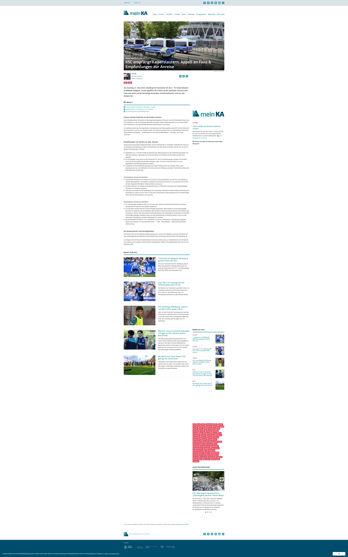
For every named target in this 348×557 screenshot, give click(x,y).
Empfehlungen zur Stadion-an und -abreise (139, 109)
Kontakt (127, 3)
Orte (215, 444)
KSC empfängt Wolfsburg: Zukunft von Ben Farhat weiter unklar (173, 308)
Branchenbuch (197, 442)
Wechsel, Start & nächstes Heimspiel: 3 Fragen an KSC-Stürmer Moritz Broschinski (174, 333)
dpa (194, 424)
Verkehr (204, 439)
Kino (219, 433)
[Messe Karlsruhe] (139, 547)
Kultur (201, 428)
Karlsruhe (221, 14)
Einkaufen (211, 14)
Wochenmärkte (197, 459)
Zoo (218, 428)
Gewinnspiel (210, 435)
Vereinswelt (202, 455)
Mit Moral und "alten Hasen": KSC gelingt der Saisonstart (172, 357)
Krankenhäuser (212, 439)
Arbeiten (215, 437)
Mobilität (201, 426)
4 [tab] (211, 512)
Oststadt (210, 455)
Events (161, 14)
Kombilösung (212, 428)
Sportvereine (215, 448)
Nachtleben (215, 446)
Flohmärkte (211, 457)
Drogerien (219, 457)
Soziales (204, 437)
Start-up (207, 452)
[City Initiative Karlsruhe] (162, 547)
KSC (125, 82)
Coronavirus (209, 424)
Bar (205, 450)
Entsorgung (211, 450)
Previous (195, 479)
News (155, 14)
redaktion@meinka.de (177, 524)
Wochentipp (196, 437)
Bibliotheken (215, 452)
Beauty (216, 455)
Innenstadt (209, 444)
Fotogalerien (201, 14)
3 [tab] (209, 512)
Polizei (215, 426)
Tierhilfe (169, 14)
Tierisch (221, 426)
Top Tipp (195, 457)
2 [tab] (207, 512)
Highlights (207, 448)
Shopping (212, 442)
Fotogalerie (203, 457)
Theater (219, 442)
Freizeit (177, 14)
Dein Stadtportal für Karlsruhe (139, 534)
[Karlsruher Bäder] (152, 547)
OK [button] (339, 553)
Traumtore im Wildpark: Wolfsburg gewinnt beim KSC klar (173, 259)
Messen (195, 428)
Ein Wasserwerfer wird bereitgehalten (137, 111)
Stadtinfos (209, 426)
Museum (214, 433)
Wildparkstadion (198, 448)
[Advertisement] (208, 89)
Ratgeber (205, 442)
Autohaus (196, 461)
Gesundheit (196, 435)
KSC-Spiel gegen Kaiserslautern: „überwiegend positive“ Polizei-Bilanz (208, 494)
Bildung (216, 431)
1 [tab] (205, 512)
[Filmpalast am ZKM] (170, 547)
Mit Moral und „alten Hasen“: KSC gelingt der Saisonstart (203, 384)
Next (221, 479)
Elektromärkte (215, 459)
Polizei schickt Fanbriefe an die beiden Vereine (140, 107)
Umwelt (195, 433)
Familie (203, 435)
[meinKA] (136, 12)
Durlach (195, 455)
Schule (210, 437)
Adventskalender (205, 446)
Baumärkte (206, 459)
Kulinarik (191, 14)
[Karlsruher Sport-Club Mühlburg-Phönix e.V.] (128, 547)
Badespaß (207, 433)
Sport (184, 14)
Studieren (219, 435)
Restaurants (196, 439)
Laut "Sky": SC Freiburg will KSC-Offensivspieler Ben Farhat (171, 283)
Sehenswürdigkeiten (199, 444)
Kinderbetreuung (198, 450)
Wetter (201, 433)
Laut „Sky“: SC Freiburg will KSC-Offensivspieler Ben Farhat (202, 350)
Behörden (196, 446)
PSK (205, 428)
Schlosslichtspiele (198, 452)
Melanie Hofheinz (137, 76)
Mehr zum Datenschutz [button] (112, 553)
